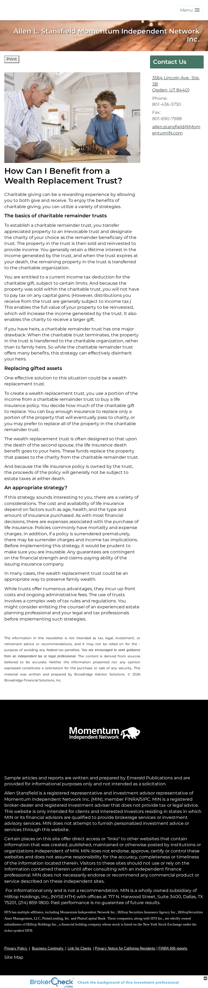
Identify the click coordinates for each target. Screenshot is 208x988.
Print (11, 59)
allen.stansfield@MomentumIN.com (176, 129)
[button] (190, 10)
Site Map (13, 957)
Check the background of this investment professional (128, 982)
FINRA (131, 799)
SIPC (145, 799)
